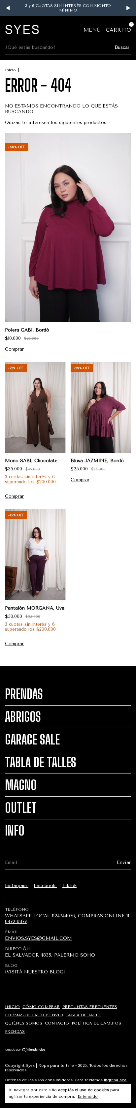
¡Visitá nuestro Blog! (35, 972)
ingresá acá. (115, 1080)
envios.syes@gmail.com (38, 938)
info (14, 831)
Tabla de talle (83, 1015)
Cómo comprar (41, 1006)
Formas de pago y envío (34, 1015)
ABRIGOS (23, 717)
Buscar (122, 47)
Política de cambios (96, 1023)
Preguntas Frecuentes (89, 1006)
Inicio (10, 70)
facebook (45, 885)
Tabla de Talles (40, 762)
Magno (21, 785)
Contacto (57, 1023)
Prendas (24, 694)
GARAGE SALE (32, 739)
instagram (16, 885)
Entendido (88, 1096)
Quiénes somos (23, 1023)
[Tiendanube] (25, 1050)
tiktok (69, 885)
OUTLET (21, 808)
